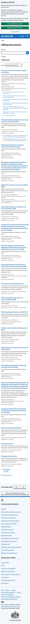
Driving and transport (7, 529)
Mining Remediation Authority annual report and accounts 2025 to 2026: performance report (15, 136)
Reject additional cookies (15, 28)
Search (9, 50)
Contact (19, 592)
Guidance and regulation (8, 568)
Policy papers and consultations (10, 574)
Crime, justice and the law (8, 523)
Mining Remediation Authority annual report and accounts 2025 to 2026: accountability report (15, 140)
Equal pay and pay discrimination (11, 428)
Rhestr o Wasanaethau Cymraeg (10, 597)
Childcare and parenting (8, 518)
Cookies (13, 590)
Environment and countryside (9, 538)
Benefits (3, 509)
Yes (17, 487)
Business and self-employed (9, 515)
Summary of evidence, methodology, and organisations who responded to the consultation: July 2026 (15, 108)
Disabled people (6, 526)
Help (2, 590)
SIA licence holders (7, 444)
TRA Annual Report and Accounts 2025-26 (14, 312)
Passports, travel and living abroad (11, 547)
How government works (8, 580)
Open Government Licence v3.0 (10, 606)
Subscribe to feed (7, 475)
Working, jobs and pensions (9, 553)
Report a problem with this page (15, 493)
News (3, 565)
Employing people (6, 535)
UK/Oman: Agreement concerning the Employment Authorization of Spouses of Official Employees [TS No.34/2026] (14, 247)
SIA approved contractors (9, 456)
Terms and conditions (7, 594)
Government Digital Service (9, 599)
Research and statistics (8, 571)
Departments (5, 562)
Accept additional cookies (15, 24)
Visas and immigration (7, 550)
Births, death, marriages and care (11, 512)
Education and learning (8, 532)
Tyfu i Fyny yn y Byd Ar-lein (9, 115)
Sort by (3, 65)
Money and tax (5, 544)
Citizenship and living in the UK (10, 521)
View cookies (15, 31)
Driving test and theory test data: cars (12, 284)
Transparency (5, 577)
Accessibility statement (8, 592)
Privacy (7, 590)
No (24, 487)
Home (2, 40)
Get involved (5, 583)
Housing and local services (9, 541)
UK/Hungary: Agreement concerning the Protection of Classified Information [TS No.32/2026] (13, 410)
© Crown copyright (15, 620)
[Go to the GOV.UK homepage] (7, 36)
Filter (4, 56)
